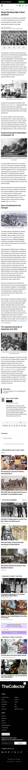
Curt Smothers (4, 679)
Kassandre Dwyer (5, 657)
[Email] (24, 425)
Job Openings (5, 727)
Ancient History (5, 697)
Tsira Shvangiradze (5, 619)
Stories (10, 597)
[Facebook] (12, 425)
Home (2, 9)
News (16, 706)
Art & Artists (4, 702)
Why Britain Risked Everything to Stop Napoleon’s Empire (13, 567)
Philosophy (4, 704)
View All (3, 452)
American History (12, 657)
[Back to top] (25, 683)
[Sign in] (23, 5)
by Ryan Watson (4, 546)
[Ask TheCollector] (4, 47)
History (12, 9)
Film (15, 704)
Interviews (4, 709)
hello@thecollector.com (8, 748)
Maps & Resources (19, 709)
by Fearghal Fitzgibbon (5, 523)
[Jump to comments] (9, 47)
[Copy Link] (19, 425)
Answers (7, 9)
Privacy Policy (18, 761)
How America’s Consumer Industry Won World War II (12, 472)
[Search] (17, 5)
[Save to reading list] (14, 47)
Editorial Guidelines (6, 725)
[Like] (7, 422)
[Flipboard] (22, 425)
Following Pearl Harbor (6, 237)
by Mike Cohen (4, 570)
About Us (4, 716)
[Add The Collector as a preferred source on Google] (6, 734)
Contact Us (4, 730)
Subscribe (21, 1)
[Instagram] (18, 752)
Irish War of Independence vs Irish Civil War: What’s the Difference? (14, 520)
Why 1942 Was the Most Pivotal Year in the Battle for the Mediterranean (14, 493)
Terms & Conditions (10, 761)
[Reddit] (16, 425)
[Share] (18, 47)
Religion (16, 697)
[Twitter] (14, 425)
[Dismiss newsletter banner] (26, 2)
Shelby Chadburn (5, 597)
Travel (3, 706)
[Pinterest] (21, 752)
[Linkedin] (9, 425)
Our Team (4, 723)
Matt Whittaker (8, 28)
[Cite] (23, 47)
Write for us (4, 718)
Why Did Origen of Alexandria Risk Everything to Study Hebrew (12, 543)
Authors (3, 720)
